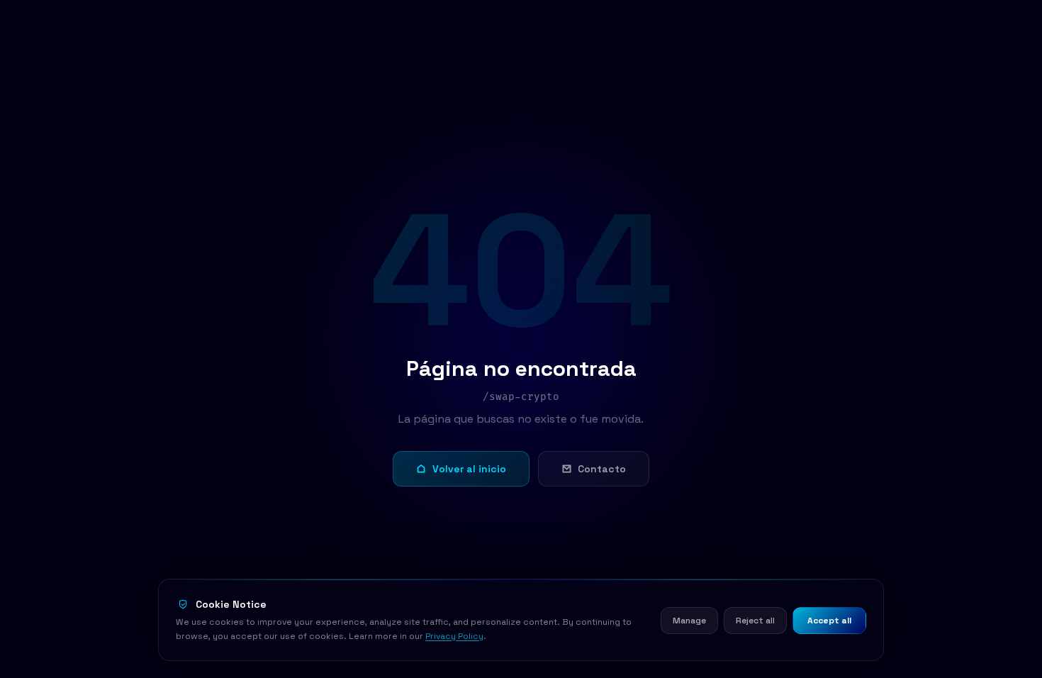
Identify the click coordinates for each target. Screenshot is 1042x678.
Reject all (755, 620)
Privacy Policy (454, 636)
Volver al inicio (469, 468)
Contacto (602, 468)
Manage (689, 620)
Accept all (829, 620)
